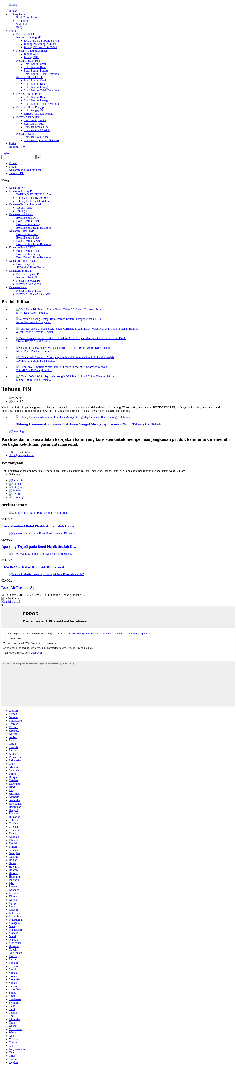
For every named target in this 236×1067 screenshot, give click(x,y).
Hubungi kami (17, 146)
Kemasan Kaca (25, 133)
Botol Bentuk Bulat (35, 67)
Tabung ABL (31, 53)
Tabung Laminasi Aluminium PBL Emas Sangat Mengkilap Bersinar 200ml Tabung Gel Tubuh (88, 424)
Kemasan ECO (25, 34)
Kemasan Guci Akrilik (37, 130)
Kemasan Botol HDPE (29, 77)
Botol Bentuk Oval (35, 63)
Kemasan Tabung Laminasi (32, 50)
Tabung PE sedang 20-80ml (40, 44)
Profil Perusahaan (26, 17)
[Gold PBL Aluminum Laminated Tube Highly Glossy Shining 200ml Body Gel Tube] (73, 417)
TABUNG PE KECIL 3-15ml (41, 40)
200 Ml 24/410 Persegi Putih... (34, 370)
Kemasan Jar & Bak (28, 117)
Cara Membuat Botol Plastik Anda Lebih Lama (37, 526)
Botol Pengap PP (34, 110)
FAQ (19, 27)
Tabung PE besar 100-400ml (40, 47)
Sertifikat (21, 24)
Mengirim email (10, 601)
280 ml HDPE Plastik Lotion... (34, 341)
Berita (12, 143)
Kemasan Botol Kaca (36, 136)
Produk (13, 30)
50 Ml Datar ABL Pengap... (32, 312)
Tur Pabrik (22, 20)
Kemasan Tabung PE (28, 37)
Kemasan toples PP (35, 120)
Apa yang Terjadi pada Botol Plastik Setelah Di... (38, 547)
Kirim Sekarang (10, 474)
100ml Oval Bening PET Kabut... (35, 360)
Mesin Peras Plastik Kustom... (33, 351)
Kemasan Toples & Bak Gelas (41, 140)
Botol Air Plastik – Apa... (20, 588)
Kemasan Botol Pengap (30, 107)
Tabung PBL (31, 57)
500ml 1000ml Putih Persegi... (33, 379)
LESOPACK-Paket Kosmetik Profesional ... (34, 567)
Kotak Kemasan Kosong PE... (33, 322)
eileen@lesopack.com (21, 455)
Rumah (13, 10)
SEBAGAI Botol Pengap (38, 113)
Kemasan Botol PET (28, 60)
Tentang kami (17, 14)
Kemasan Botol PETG (29, 93)
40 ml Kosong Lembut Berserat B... (37, 331)
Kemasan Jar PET (34, 123)
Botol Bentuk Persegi (36, 70)
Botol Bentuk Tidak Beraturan (41, 73)
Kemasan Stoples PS (36, 126)
